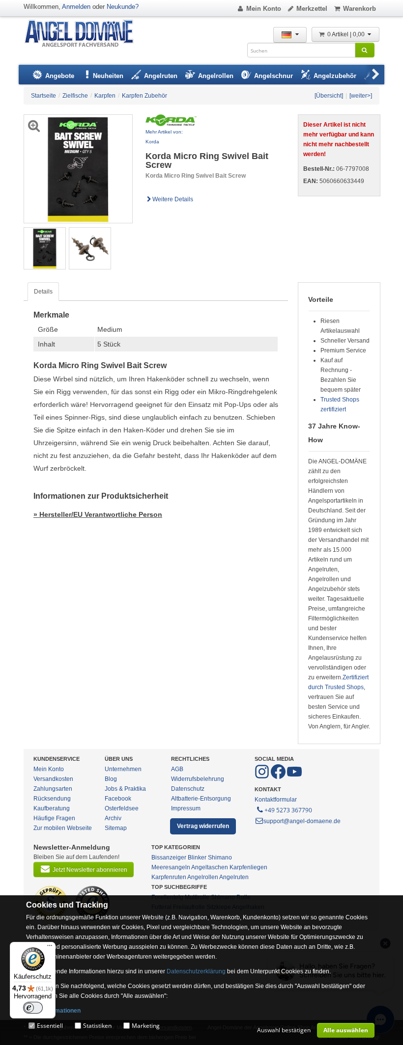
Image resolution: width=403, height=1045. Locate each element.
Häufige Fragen (54, 818)
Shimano (220, 857)
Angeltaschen (209, 867)
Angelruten (234, 877)
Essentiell (50, 1025)
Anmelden (76, 6)
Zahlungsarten (52, 788)
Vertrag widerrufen (203, 826)
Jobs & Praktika (125, 788)
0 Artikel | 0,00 (346, 34)
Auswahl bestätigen (284, 1030)
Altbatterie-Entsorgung (201, 798)
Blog (111, 779)
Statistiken (97, 1025)
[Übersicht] (329, 95)
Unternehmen (123, 769)
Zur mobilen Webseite (62, 828)
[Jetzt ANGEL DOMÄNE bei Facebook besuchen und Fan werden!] (263, 777)
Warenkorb (359, 8)
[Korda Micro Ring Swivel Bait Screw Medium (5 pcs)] (45, 247)
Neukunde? (123, 6)
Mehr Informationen (53, 1010)
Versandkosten (53, 779)
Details (43, 291)
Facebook (118, 798)
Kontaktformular (276, 799)
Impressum (186, 808)
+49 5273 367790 (288, 810)
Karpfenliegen (248, 867)
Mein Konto (263, 8)
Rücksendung (52, 798)
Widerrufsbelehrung (197, 779)
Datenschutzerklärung (196, 971)
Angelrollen (202, 877)
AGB (177, 769)
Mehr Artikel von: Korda (164, 136)
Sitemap (116, 828)
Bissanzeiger (168, 857)
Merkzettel (311, 8)
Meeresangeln (170, 867)
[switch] (33, 1008)
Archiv (113, 818)
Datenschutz (187, 788)
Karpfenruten (168, 877)
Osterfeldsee (122, 808)
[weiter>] (360, 95)
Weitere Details (172, 199)
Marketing (146, 1025)
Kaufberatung (51, 808)
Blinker (197, 857)
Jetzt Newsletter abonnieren (90, 869)
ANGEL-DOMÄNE (84, 34)
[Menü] (50, 948)
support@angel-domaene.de (302, 821)
